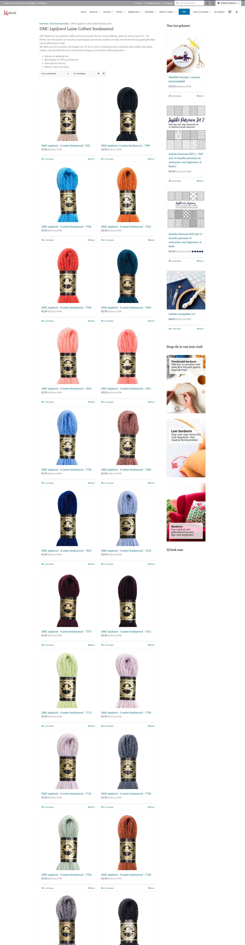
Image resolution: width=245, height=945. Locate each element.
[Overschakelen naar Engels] (207, 3)
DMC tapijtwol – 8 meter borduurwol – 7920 (66, 307)
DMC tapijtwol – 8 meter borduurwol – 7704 (66, 874)
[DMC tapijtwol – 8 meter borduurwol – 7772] (68, 679)
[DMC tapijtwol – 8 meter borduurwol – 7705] (127, 760)
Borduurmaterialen (59, 23)
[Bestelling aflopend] (68, 73)
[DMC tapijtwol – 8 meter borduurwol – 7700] (127, 841)
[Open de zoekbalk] (236, 11)
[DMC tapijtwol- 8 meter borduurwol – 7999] (127, 112)
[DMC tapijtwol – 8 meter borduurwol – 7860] (127, 274)
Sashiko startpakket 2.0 (182, 314)
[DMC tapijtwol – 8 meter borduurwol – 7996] (68, 193)
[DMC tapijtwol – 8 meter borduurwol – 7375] (68, 598)
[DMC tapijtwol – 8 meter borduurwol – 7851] (127, 355)
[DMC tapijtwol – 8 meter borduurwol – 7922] (127, 193)
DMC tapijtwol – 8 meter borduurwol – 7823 (66, 550)
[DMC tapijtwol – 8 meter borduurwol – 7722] (68, 760)
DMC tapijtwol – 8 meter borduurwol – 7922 (126, 226)
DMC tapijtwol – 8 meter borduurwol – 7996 (66, 226)
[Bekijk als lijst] (103, 73)
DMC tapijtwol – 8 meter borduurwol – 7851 (126, 388)
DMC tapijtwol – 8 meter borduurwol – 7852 (66, 388)
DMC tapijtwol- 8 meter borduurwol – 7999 (125, 145)
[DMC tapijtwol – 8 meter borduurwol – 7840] (127, 436)
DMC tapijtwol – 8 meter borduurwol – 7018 (126, 550)
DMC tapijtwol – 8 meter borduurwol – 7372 (126, 631)
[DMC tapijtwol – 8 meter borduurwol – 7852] (68, 355)
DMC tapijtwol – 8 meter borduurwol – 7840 (126, 469)
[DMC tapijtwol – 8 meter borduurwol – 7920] (68, 274)
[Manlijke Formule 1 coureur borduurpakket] (186, 53)
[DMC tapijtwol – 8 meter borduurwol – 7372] (127, 598)
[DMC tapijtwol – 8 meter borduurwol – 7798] (68, 436)
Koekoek (44, 23)
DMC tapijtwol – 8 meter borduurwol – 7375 (66, 631)
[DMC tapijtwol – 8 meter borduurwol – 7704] (68, 841)
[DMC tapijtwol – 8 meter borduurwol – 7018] (127, 517)
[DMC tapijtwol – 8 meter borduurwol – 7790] (127, 679)
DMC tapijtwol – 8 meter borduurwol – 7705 (126, 793)
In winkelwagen (48, 159)
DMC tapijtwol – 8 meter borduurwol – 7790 (126, 712)
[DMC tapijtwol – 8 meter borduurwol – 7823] (68, 517)
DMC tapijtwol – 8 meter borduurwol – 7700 (126, 874)
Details (92, 159)
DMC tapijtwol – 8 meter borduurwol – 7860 (126, 307)
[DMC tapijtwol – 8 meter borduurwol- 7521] (68, 112)
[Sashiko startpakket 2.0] (186, 290)
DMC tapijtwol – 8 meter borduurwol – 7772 (66, 712)
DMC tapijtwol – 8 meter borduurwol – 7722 (66, 793)
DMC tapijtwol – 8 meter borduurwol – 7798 (66, 469)
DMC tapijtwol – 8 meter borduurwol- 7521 (66, 145)
